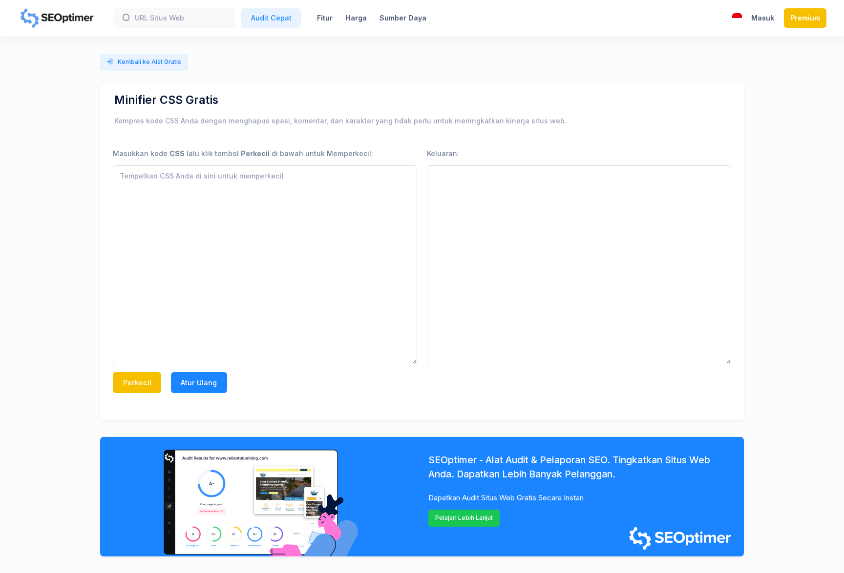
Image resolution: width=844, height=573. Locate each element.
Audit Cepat (271, 18)
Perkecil (137, 382)
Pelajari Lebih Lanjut (464, 517)
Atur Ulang (199, 382)
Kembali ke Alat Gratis (149, 61)
